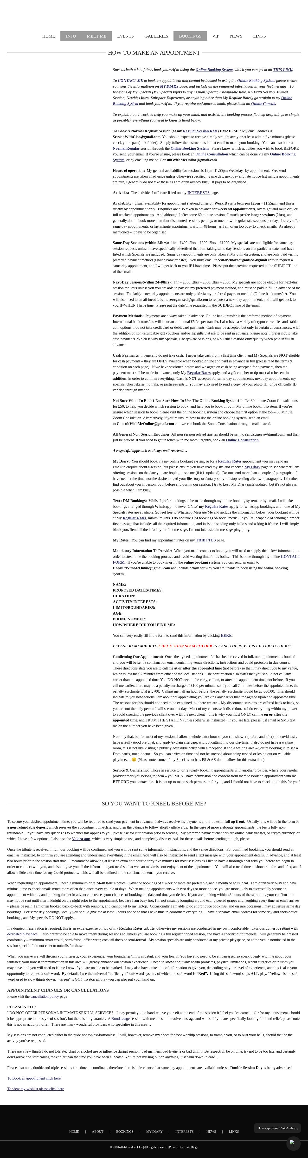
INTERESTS (184, 1131)
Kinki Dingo (191, 1147)
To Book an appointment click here (34, 1078)
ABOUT (97, 1131)
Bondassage (120, 1018)
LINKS (234, 1131)
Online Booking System (214, 70)
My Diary (252, 467)
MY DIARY (154, 1131)
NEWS (211, 1131)
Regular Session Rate (200, 131)
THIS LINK (282, 70)
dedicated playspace (22, 934)
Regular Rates (216, 506)
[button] (293, 1143)
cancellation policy (45, 996)
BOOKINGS (125, 1131)
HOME (74, 1131)
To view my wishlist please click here (35, 1089)
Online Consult (263, 104)
